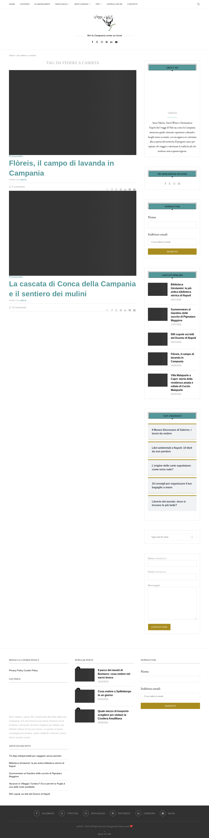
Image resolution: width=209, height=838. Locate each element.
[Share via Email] (134, 189)
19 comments (19, 307)
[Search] (198, 4)
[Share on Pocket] (130, 189)
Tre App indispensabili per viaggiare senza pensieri (35, 756)
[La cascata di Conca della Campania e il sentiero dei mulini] (72, 233)
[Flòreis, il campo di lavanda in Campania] (72, 112)
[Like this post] (107, 189)
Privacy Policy (16, 670)
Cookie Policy (31, 670)
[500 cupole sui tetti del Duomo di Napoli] (158, 339)
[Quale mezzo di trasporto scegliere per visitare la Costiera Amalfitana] (85, 716)
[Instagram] (102, 42)
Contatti (132, 4)
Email (157, 571)
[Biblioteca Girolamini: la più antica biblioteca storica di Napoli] (158, 289)
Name (157, 558)
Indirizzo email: (158, 234)
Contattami (159, 626)
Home (12, 4)
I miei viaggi (61, 4)
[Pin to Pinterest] (121, 189)
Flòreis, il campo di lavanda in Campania (182, 358)
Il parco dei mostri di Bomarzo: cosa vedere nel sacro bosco (114, 674)
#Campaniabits (42, 4)
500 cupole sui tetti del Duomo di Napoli (183, 336)
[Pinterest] (107, 42)
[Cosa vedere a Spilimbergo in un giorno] (85, 696)
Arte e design (81, 4)
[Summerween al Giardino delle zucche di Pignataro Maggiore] (158, 314)
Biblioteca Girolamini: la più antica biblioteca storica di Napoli (181, 290)
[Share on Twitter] (116, 189)
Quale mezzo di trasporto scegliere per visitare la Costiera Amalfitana (113, 715)
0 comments (18, 186)
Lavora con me (114, 4)
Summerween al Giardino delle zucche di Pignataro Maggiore (183, 315)
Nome (152, 217)
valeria (23, 179)
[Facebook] (92, 42)
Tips (98, 4)
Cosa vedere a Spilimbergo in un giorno (114, 693)
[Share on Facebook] (112, 189)
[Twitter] (97, 42)
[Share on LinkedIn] (125, 189)
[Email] (116, 42)
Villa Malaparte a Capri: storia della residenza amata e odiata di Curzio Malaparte (182, 382)
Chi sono (25, 4)
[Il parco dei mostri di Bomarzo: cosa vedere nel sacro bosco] (85, 675)
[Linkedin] (111, 42)
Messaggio (154, 585)
